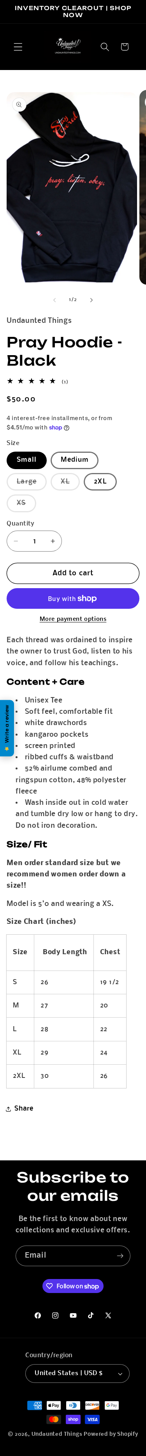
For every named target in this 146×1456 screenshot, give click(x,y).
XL (70, 484)
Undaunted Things (57, 1434)
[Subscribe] (120, 1256)
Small (27, 460)
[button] (18, 47)
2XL (100, 481)
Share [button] (23, 1109)
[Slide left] (54, 300)
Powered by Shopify (111, 1434)
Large (32, 484)
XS (26, 505)
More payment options (73, 619)
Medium (74, 460)
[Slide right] (91, 300)
